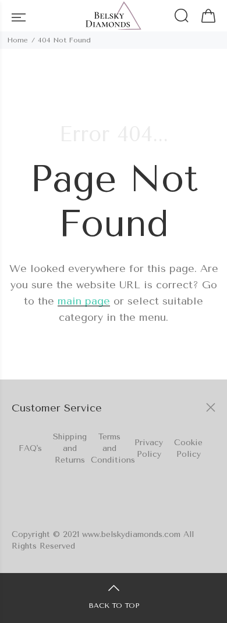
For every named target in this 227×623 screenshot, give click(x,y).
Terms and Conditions (113, 448)
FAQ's (30, 448)
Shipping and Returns (70, 448)
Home (17, 40)
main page (84, 301)
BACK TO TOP (113, 605)
